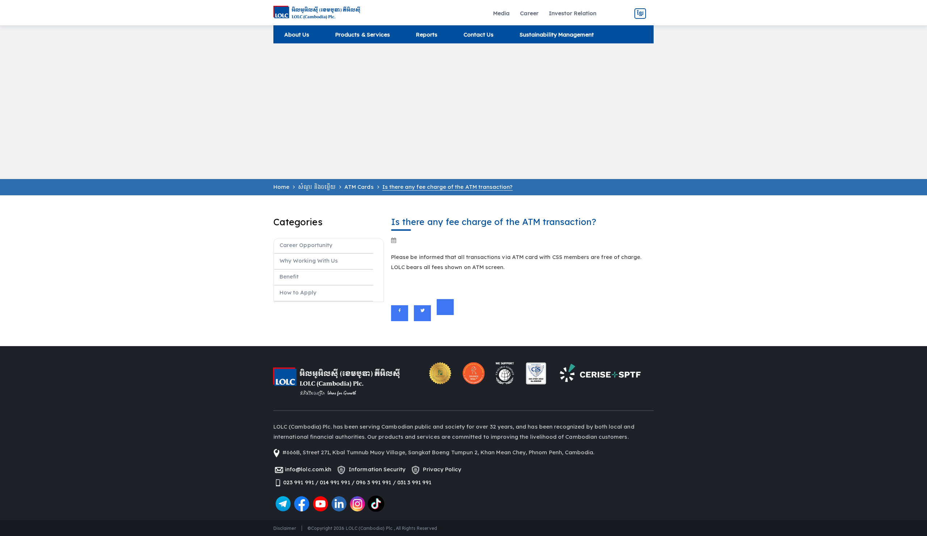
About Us (296, 34)
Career (529, 13)
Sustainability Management (557, 34)
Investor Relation (572, 13)
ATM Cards (359, 186)
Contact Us (479, 34)
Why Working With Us (309, 260)
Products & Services (362, 34)
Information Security (376, 469)
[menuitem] (501, 13)
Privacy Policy (440, 469)
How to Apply (298, 292)
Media (501, 13)
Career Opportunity (306, 245)
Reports (426, 34)
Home (281, 186)
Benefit (289, 276)
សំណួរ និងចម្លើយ (317, 186)
